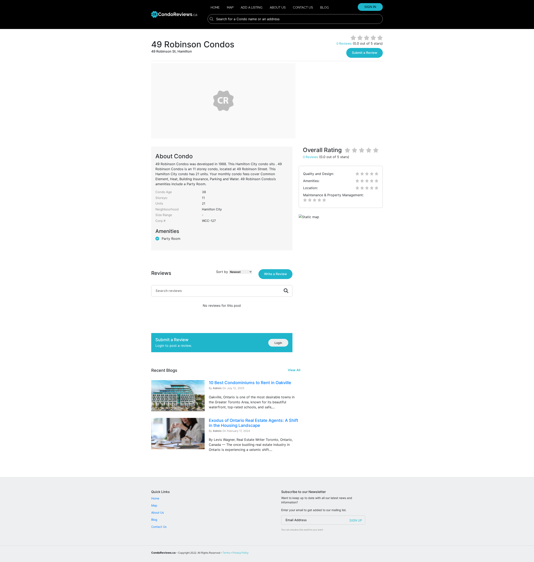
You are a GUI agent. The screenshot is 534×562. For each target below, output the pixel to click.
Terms (226, 552)
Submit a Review (364, 53)
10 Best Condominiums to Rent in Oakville (250, 382)
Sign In (370, 7)
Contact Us (303, 7)
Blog (324, 7)
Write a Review (275, 274)
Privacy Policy (240, 552)
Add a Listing (251, 7)
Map (230, 7)
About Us (278, 7)
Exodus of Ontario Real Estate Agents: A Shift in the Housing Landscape (253, 423)
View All (294, 370)
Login (278, 342)
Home (215, 7)
